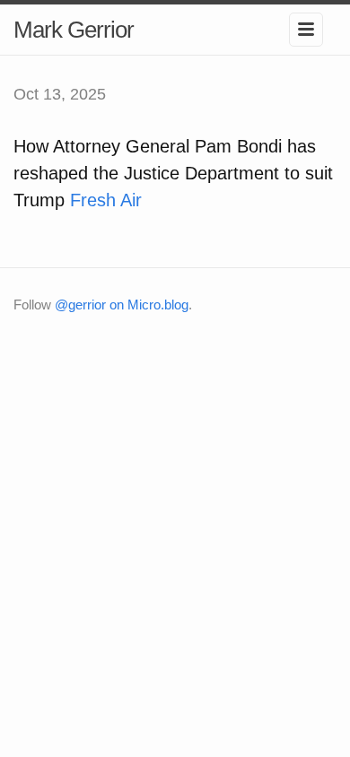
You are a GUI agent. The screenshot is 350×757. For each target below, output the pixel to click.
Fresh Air (106, 200)
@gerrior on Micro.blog (121, 304)
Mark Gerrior (73, 29)
